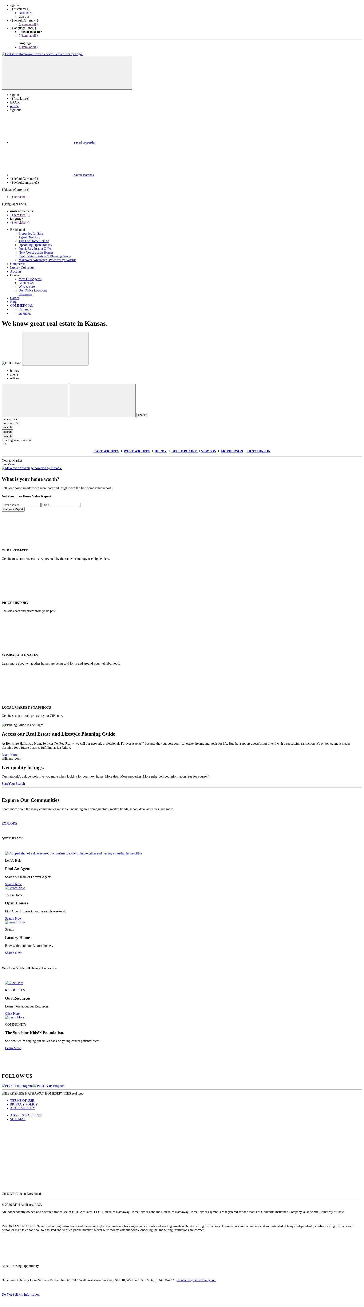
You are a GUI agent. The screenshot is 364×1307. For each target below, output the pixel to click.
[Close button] (55, 348)
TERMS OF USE (22, 1100)
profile (14, 106)
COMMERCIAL (21, 305)
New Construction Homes (36, 252)
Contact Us (26, 283)
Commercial (18, 264)
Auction (15, 271)
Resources (25, 294)
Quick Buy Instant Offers (35, 248)
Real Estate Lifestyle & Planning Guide (45, 256)
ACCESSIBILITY (22, 1108)
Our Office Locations (33, 290)
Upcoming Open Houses (35, 245)
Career (14, 298)
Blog (13, 302)
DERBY (161, 451)
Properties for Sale (31, 233)
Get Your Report (13, 509)
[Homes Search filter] (102, 400)
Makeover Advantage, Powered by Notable (47, 260)
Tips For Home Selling (34, 241)
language (25, 313)
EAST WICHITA (106, 451)
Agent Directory (29, 237)
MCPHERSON (232, 451)
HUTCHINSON (258, 451)
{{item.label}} (28, 24)
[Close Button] (35, 400)
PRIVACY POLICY (24, 1104)
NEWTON (208, 451)
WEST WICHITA (137, 451)
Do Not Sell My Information (21, 1294)
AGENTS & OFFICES (26, 1115)
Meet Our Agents (30, 279)
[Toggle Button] (67, 73)
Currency (25, 309)
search (7, 427)
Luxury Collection (22, 267)
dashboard (25, 13)
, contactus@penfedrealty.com (196, 1280)
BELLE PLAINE (184, 451)
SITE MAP (17, 1119)
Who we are (27, 286)
